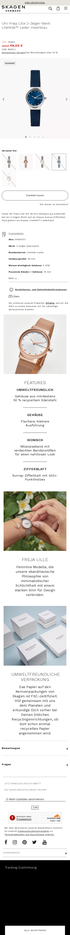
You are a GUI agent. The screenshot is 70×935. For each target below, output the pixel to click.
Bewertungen (11, 748)
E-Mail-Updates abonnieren (25, 799)
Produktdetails (16, 233)
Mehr (11, 278)
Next (65, 98)
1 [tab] (25, 136)
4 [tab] (38, 136)
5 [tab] (42, 136)
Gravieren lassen (35, 195)
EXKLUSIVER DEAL (35, 2)
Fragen (6, 764)
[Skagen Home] (13, 9)
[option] (35, 98)
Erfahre (50, 303)
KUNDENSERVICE (11, 853)
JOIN (35, 807)
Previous (4, 98)
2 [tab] (30, 136)
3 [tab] (34, 136)
